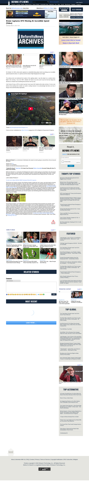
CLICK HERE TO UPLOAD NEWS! (76, 17)
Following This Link (11, 215)
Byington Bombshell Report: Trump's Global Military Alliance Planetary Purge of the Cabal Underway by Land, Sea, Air (70, 344)
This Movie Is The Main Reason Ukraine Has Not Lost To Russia (14, 149)
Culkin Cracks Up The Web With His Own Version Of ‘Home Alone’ (48, 246)
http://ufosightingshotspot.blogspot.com (19, 127)
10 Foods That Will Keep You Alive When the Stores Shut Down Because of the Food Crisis (70, 394)
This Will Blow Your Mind (66, 329)
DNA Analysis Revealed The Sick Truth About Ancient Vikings (14, 262)
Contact (32, 459)
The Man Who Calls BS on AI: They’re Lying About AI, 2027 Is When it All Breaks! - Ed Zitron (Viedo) (70, 267)
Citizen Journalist (37, 168)
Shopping (73, 4)
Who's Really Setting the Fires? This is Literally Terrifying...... (69, 277)
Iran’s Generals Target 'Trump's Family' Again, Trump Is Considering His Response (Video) (70, 358)
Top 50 (62, 4)
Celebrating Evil (64, 433)
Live (56, 4)
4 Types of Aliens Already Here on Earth (69, 416)
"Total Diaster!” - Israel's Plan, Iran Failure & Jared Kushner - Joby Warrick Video (70, 349)
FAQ (27, 459)
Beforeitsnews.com (17, 8)
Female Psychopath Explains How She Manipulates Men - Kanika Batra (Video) (69, 258)
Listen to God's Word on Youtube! (70, 40)
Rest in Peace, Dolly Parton (66, 398)
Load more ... (31, 323)
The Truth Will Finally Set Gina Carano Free (30, 148)
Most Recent (67, 4)
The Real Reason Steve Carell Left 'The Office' (70, 98)
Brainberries (8, 152)
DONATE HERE (64, 10)
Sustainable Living (44, 4)
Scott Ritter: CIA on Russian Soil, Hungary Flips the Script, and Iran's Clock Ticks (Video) (70, 333)
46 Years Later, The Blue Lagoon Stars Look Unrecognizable (64, 302)
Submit (71, 165)
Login (77, 2)
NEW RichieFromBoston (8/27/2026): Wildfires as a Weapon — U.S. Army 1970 (71, 262)
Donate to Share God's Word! (71, 43)
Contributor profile (18, 16)
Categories (78, 4)
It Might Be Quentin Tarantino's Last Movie (76, 302)
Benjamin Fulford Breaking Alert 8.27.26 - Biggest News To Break (69, 178)
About (13, 459)
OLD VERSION (76, 9)
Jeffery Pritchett (24, 130)
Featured (13, 4)
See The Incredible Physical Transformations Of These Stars (70, 114)
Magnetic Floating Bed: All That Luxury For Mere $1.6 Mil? (14, 246)
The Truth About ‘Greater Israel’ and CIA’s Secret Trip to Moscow (69, 248)
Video (59, 4)
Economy (18, 4)
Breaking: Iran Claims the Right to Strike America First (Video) (69, 354)
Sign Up (80, 2)
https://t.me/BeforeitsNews (66, 138)
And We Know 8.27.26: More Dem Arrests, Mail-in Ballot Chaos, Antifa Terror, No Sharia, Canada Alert (70, 189)
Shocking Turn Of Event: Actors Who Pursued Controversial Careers (70, 66)
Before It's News (20, 1)
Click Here (18, 168)
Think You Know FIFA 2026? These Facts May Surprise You (30, 262)
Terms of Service (45, 459)
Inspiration (51, 4)
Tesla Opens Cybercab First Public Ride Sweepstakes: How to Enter (69, 429)
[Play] (71, 27)
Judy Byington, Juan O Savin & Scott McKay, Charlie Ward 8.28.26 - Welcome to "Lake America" (70, 239)
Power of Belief (36, 4)
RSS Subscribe (68, 459)
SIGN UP (64, 154)
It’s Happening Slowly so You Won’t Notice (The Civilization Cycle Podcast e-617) (70, 402)
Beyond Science (28, 4)
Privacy (37, 459)
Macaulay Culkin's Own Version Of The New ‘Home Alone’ (70, 383)
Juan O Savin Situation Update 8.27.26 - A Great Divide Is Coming (70, 218)
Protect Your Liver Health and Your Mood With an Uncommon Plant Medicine (70, 420)
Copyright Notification (57, 459)
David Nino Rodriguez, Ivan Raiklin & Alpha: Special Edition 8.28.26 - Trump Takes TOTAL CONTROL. (70, 253)
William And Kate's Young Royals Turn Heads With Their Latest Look (30, 246)
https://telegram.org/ (77, 133)
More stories (25, 16)
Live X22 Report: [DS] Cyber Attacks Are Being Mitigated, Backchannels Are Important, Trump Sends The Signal (71, 282)
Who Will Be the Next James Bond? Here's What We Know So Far (69, 83)
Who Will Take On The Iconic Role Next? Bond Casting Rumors (46, 149)
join (13, 163)
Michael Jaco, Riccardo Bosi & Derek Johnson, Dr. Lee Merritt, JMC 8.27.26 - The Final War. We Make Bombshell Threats (70, 183)
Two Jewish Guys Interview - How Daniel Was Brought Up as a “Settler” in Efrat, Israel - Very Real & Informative (70, 407)
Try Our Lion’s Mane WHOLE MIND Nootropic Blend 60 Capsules (21, 180)
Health (22, 4)
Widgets (75, 459)
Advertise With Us (20, 459)
